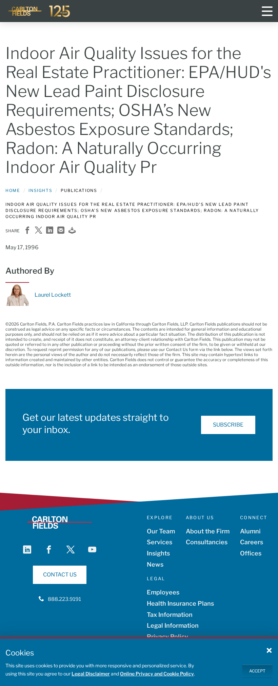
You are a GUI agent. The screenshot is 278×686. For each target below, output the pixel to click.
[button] (269, 650)
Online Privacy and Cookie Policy (157, 674)
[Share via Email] (60, 231)
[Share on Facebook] (27, 231)
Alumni (250, 531)
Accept (257, 670)
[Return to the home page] (39, 11)
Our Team (161, 531)
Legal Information (173, 625)
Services (159, 542)
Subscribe (228, 425)
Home (12, 190)
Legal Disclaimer (91, 674)
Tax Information (170, 614)
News (155, 564)
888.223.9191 (64, 599)
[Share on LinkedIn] (49, 231)
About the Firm (208, 531)
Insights (40, 190)
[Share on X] (38, 231)
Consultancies (206, 542)
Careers (251, 542)
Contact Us (60, 574)
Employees (163, 592)
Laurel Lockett (53, 295)
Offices (250, 553)
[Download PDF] (72, 231)
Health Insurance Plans (180, 603)
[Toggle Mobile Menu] (267, 11)
